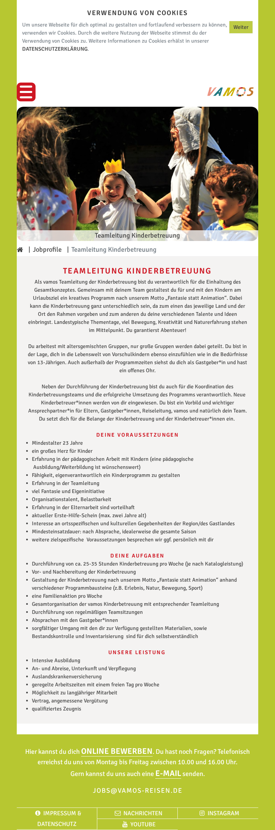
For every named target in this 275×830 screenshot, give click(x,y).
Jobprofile (47, 249)
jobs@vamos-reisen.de (137, 790)
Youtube (142, 824)
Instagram (223, 813)
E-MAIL (168, 773)
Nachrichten (142, 813)
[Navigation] (26, 92)
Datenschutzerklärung (55, 49)
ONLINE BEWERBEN (117, 751)
